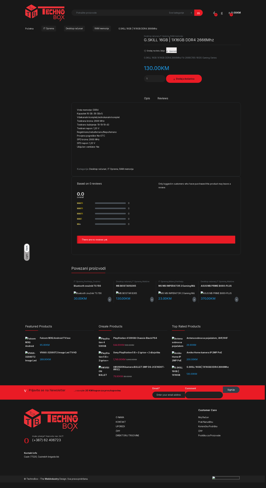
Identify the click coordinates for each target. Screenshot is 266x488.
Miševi (171, 281)
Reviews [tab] (162, 98)
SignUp (231, 389)
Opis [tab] (147, 98)
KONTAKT (121, 422)
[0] (214, 12)
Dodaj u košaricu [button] (107, 299)
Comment (190, 388)
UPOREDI (120, 426)
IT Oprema (48, 28)
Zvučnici (96, 281)
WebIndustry (52, 479)
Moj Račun (203, 417)
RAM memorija (102, 28)
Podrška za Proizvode (209, 435)
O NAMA (120, 417)
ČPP (118, 431)
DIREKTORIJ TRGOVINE (127, 435)
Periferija (88, 281)
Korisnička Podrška (207, 426)
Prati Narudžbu (205, 422)
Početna (29, 28)
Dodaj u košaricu (185, 78)
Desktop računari (74, 28)
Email (156, 388)
